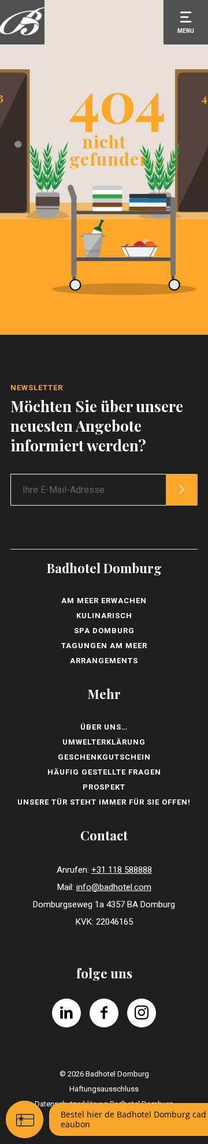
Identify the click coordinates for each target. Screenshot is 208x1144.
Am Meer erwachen (104, 600)
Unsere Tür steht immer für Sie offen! (104, 802)
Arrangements (104, 660)
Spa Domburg (104, 630)
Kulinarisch (104, 615)
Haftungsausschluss (104, 1089)
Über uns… (104, 727)
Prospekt (104, 787)
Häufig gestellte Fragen (104, 772)
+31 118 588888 (121, 870)
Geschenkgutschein (104, 757)
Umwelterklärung (104, 742)
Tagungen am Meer (104, 645)
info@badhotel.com (113, 887)
